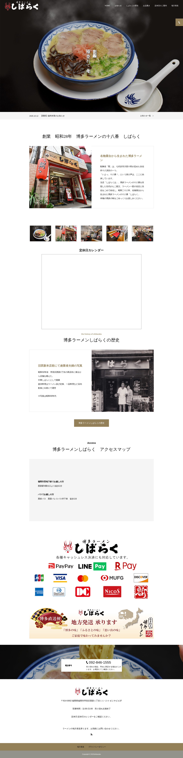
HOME (107, 6)
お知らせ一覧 (145, 116)
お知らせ (118, 6)
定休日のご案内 (161, 6)
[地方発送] (91, 623)
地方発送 (174, 6)
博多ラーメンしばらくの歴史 (91, 423)
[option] (91, 56)
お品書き (146, 6)
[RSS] (91, 734)
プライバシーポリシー (97, 747)
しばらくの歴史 (132, 6)
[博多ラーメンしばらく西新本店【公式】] (21, 5)
